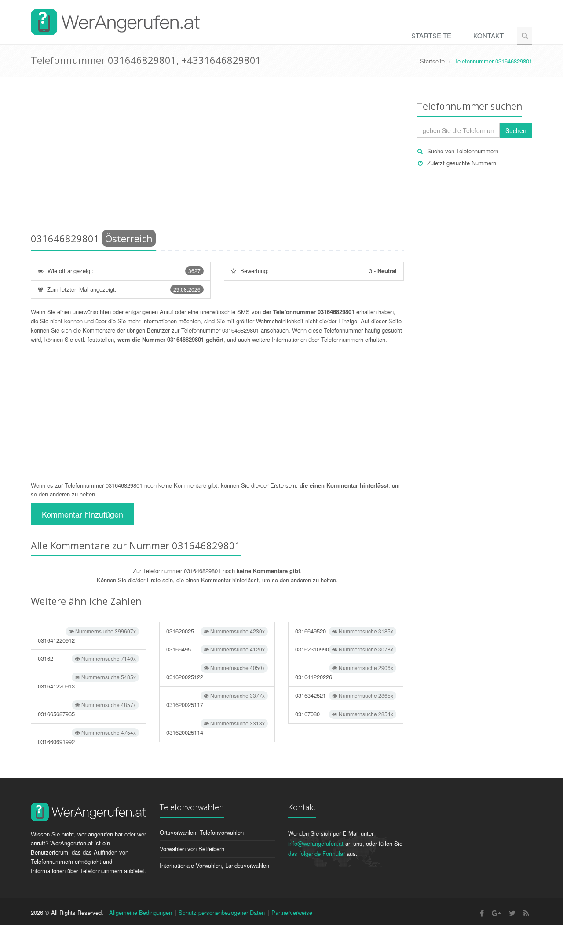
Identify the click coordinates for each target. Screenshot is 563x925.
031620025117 (215, 700)
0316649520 (344, 631)
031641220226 (344, 672)
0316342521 (344, 695)
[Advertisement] (217, 156)
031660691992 (87, 737)
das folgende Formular (316, 853)
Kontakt (488, 35)
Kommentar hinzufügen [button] (82, 514)
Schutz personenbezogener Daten (222, 912)
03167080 (344, 714)
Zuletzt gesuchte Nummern (461, 163)
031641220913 (87, 681)
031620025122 (215, 672)
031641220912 (87, 635)
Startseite (431, 35)
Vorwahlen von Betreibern (192, 848)
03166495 (215, 649)
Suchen (515, 130)
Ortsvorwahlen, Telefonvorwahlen (202, 832)
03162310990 (344, 649)
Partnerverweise (291, 912)
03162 (87, 658)
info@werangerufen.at (316, 843)
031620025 (215, 631)
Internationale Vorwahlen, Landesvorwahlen (214, 865)
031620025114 (215, 727)
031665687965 (87, 709)
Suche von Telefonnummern (462, 151)
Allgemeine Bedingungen (140, 912)
